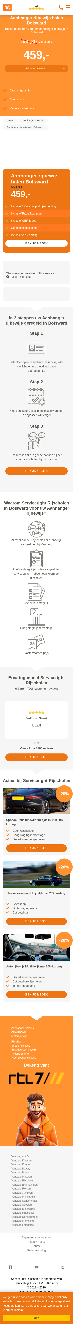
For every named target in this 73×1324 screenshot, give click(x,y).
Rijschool (16, 1041)
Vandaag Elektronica (23, 1208)
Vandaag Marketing (22, 1220)
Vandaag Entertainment (24, 1184)
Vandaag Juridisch (22, 1192)
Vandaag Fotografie (22, 1224)
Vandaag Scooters (22, 1204)
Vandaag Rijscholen (22, 1180)
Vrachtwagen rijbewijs (23, 1057)
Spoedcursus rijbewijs (24, 1049)
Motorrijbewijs (19, 1035)
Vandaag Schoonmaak (24, 1200)
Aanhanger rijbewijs (22, 1027)
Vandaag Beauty (20, 1168)
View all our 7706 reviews (36, 748)
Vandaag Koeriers (21, 1164)
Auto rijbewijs (19, 1031)
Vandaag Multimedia (23, 1196)
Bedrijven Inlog (36, 1250)
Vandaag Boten (20, 1172)
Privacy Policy (36, 1241)
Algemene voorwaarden (36, 1237)
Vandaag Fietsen (21, 1188)
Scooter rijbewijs (20, 1045)
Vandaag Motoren (21, 1176)
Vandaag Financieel (22, 1212)
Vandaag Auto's (20, 1156)
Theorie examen (20, 1053)
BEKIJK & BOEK (36, 243)
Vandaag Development (24, 1216)
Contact (36, 1246)
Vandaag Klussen (21, 1160)
